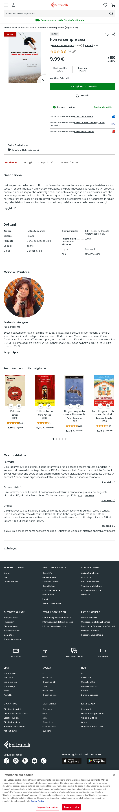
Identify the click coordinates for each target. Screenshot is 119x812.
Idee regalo (86, 709)
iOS (80, 495)
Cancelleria (47, 722)
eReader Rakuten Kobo (92, 726)
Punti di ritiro (48, 594)
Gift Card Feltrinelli (51, 581)
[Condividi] (113, 34)
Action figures (10, 731)
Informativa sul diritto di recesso (57, 622)
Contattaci (9, 635)
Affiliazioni (86, 577)
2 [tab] (56, 439)
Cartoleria (47, 709)
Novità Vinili (47, 690)
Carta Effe (47, 573)
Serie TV (84, 690)
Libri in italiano (10, 673)
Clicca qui (9, 531)
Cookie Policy (37, 800)
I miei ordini (9, 622)
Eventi (6, 577)
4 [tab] (62, 439)
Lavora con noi (11, 581)
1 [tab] (25, 80)
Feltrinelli (64, 78)
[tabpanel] (25, 57)
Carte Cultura (48, 586)
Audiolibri (8, 695)
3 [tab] (59, 439)
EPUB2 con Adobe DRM (39, 241)
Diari (44, 713)
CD (43, 673)
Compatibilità (45, 162)
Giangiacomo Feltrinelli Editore (95, 622)
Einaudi (89, 45)
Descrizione (10, 162)
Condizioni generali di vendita (56, 617)
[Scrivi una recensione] (74, 51)
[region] (59, 791)
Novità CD (47, 677)
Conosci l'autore (69, 162)
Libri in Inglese (10, 682)
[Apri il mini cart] (113, 5)
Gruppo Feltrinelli (89, 617)
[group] (59, 20)
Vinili (44, 686)
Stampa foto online (51, 603)
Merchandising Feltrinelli (92, 713)
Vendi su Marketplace (91, 586)
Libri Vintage (9, 686)
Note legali (10, 548)
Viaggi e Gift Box (89, 718)
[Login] (13, 4)
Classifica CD (48, 682)
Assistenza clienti (12, 630)
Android (89, 495)
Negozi (7, 573)
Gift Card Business (90, 581)
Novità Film (86, 677)
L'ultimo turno (44, 411)
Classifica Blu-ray (90, 686)
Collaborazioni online (91, 590)
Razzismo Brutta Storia (92, 635)
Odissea (15, 411)
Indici (45, 599)
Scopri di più (35, 251)
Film (83, 673)
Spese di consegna (13, 639)
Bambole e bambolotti (14, 726)
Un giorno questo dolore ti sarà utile (74, 413)
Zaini (44, 718)
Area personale (11, 617)
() (69, 51)
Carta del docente (51, 590)
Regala (84, 95)
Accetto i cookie (71, 807)
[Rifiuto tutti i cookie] (114, 774)
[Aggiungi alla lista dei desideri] (107, 34)
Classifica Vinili (49, 695)
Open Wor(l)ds (49, 726)
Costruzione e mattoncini (16, 713)
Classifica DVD (88, 682)
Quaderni (46, 731)
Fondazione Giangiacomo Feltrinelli (98, 626)
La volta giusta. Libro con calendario (104, 413)
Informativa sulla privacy (54, 626)
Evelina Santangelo (63, 45)
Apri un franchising (90, 573)
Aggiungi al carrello (84, 86)
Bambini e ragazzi (89, 695)
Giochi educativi (11, 718)
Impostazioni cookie (47, 807)
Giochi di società (12, 722)
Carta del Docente (83, 116)
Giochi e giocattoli (12, 709)
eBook (6, 690)
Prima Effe (85, 594)
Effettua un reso (11, 626)
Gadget (85, 722)
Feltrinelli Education (90, 630)
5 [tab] (65, 439)
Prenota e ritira (49, 577)
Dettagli (27, 162)
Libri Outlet (8, 677)
